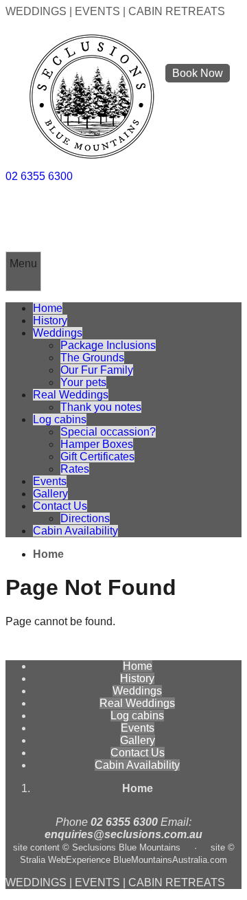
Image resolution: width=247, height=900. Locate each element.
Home (47, 308)
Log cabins (59, 419)
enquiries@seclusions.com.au (123, 834)
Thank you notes (100, 407)
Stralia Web (43, 860)
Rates (74, 469)
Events (50, 481)
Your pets (83, 382)
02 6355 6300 (39, 176)
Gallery (50, 493)
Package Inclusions (108, 345)
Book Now (197, 73)
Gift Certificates (97, 456)
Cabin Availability (75, 531)
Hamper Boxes (96, 444)
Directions (85, 518)
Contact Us (60, 506)
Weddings (57, 333)
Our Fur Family (96, 370)
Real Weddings (70, 395)
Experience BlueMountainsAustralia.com (146, 860)
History (50, 320)
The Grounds (92, 357)
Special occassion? (108, 432)
